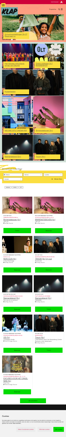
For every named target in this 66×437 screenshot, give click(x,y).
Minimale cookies (44, 429)
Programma (52, 9)
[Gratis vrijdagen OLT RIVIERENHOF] (48, 57)
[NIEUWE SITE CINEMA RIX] (17, 115)
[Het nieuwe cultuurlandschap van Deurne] (17, 57)
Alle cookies (58, 429)
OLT (21, 187)
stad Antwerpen (55, 2)
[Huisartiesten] (33, 83)
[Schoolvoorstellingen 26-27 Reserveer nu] (33, 27)
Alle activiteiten (33, 401)
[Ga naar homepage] (9, 9)
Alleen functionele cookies (26, 429)
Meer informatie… (17, 423)
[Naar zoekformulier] (59, 9)
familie (14, 187)
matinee (8, 187)
